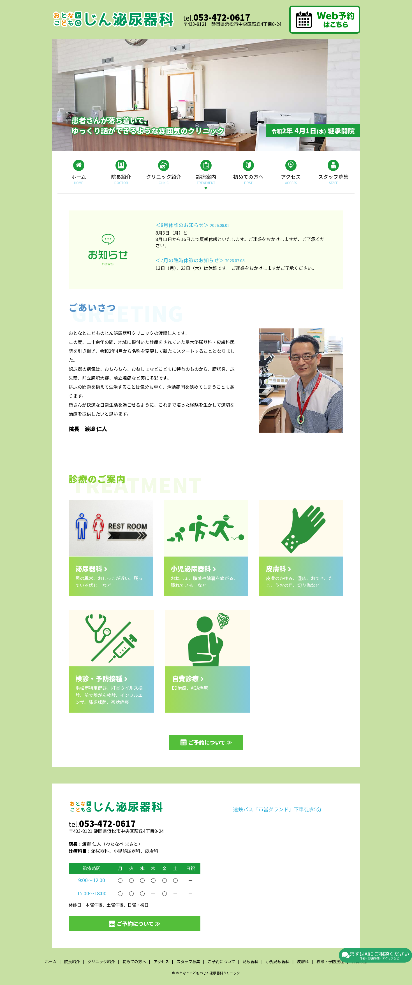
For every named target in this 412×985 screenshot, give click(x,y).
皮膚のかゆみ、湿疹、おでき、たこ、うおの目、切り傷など (299, 576)
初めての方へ (248, 179)
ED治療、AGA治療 (190, 682)
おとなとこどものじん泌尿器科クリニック (208, 972)
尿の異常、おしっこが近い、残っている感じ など (109, 576)
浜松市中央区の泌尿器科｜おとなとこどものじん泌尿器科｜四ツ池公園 (113, 19)
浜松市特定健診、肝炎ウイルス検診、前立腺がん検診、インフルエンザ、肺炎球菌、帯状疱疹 (109, 689)
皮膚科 (303, 961)
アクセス (291, 179)
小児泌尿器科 (278, 961)
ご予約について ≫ (210, 742)
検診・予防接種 (330, 961)
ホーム (78, 179)
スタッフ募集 (333, 179)
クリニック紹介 (163, 179)
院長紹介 (121, 179)
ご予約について (221, 961)
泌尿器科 (250, 961)
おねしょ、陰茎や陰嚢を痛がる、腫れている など (204, 576)
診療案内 (206, 179)
